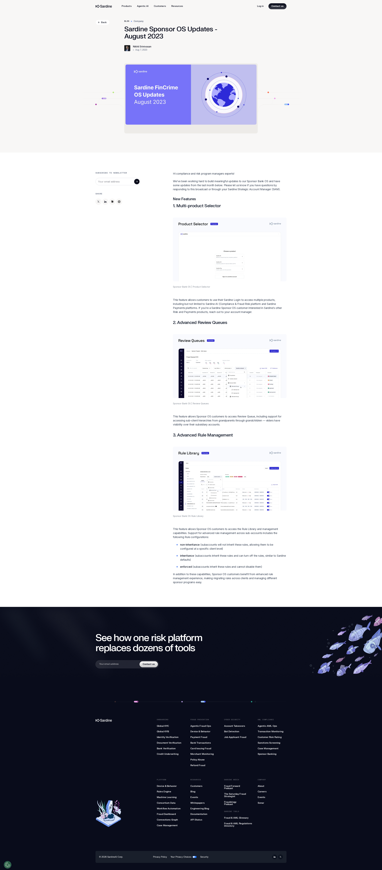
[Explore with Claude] (112, 202)
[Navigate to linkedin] (274, 856)
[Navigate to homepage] (104, 6)
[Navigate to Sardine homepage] (108, 720)
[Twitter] (98, 202)
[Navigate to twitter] (280, 856)
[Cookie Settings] (7, 865)
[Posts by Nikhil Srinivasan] (127, 48)
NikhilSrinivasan (142, 46)
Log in (260, 6)
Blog (126, 21)
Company (139, 21)
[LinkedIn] (105, 202)
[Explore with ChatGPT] (119, 202)
